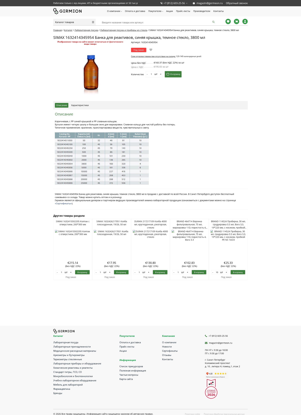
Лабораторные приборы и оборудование (77, 363)
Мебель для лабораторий (68, 384)
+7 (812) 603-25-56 (174, 3)
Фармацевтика (61, 388)
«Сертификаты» (63, 203)
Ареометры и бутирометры (69, 355)
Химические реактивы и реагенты (73, 367)
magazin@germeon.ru (210, 3)
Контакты (218, 11)
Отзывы (166, 355)
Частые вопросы (128, 374)
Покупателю (154, 11)
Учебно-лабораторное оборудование (74, 380)
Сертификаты (170, 350)
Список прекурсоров (131, 366)
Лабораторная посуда (65, 342)
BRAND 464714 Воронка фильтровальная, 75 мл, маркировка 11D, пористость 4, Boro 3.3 (189, 224)
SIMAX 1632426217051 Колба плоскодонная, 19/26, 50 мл (111, 223)
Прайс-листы (183, 11)
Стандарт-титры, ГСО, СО (67, 371)
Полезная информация (132, 370)
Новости (167, 346)
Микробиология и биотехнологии (73, 376)
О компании (113, 11)
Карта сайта (126, 379)
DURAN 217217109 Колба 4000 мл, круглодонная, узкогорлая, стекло (150, 224)
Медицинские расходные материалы (74, 350)
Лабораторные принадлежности (72, 346)
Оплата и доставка (135, 11)
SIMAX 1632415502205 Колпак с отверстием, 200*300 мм (73, 223)
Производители (201, 11)
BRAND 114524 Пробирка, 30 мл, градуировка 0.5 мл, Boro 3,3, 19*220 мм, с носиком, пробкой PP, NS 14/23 (228, 224)
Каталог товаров (64, 22)
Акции (169, 11)
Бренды (57, 393)
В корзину (175, 74)
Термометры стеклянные (67, 359)
